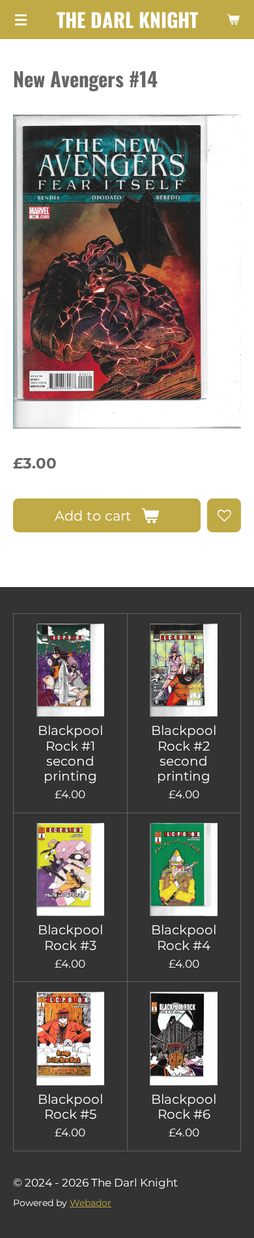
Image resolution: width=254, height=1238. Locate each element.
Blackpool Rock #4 (183, 938)
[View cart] (233, 20)
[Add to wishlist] (224, 515)
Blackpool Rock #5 (70, 1107)
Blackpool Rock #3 (70, 938)
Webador (90, 1203)
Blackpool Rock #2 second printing (183, 753)
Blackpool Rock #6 (183, 1107)
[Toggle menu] (21, 20)
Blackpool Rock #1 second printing (70, 753)
